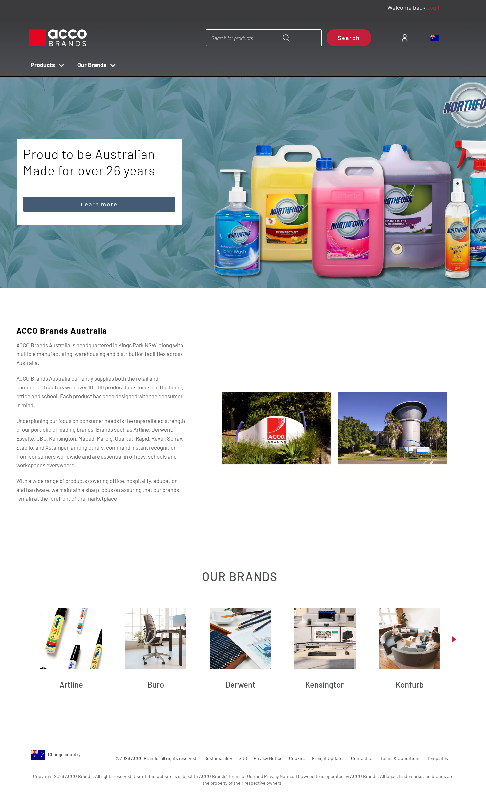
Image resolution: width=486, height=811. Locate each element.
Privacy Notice (268, 758)
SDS (243, 758)
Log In (434, 7)
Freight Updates (328, 758)
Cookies (297, 758)
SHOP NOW (387, 225)
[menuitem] (404, 38)
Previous (235, 269)
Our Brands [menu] (91, 64)
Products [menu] (43, 64)
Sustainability (218, 758)
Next (254, 269)
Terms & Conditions (400, 758)
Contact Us (362, 758)
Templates (437, 758)
